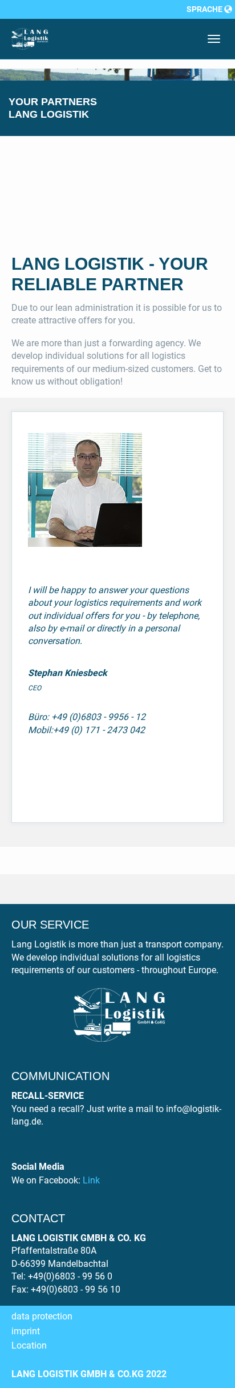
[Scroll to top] (198, 1351)
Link (91, 1180)
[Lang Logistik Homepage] (30, 39)
